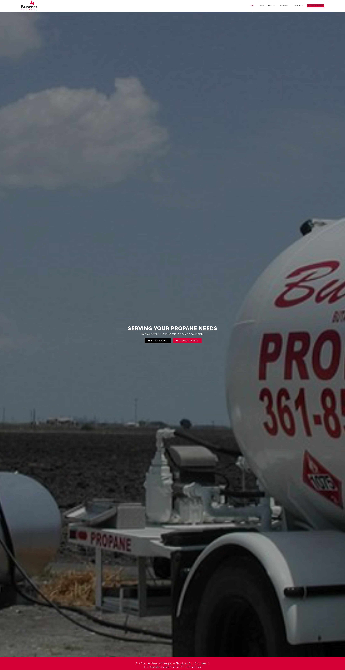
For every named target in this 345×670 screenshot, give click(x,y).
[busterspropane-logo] (29, 1)
